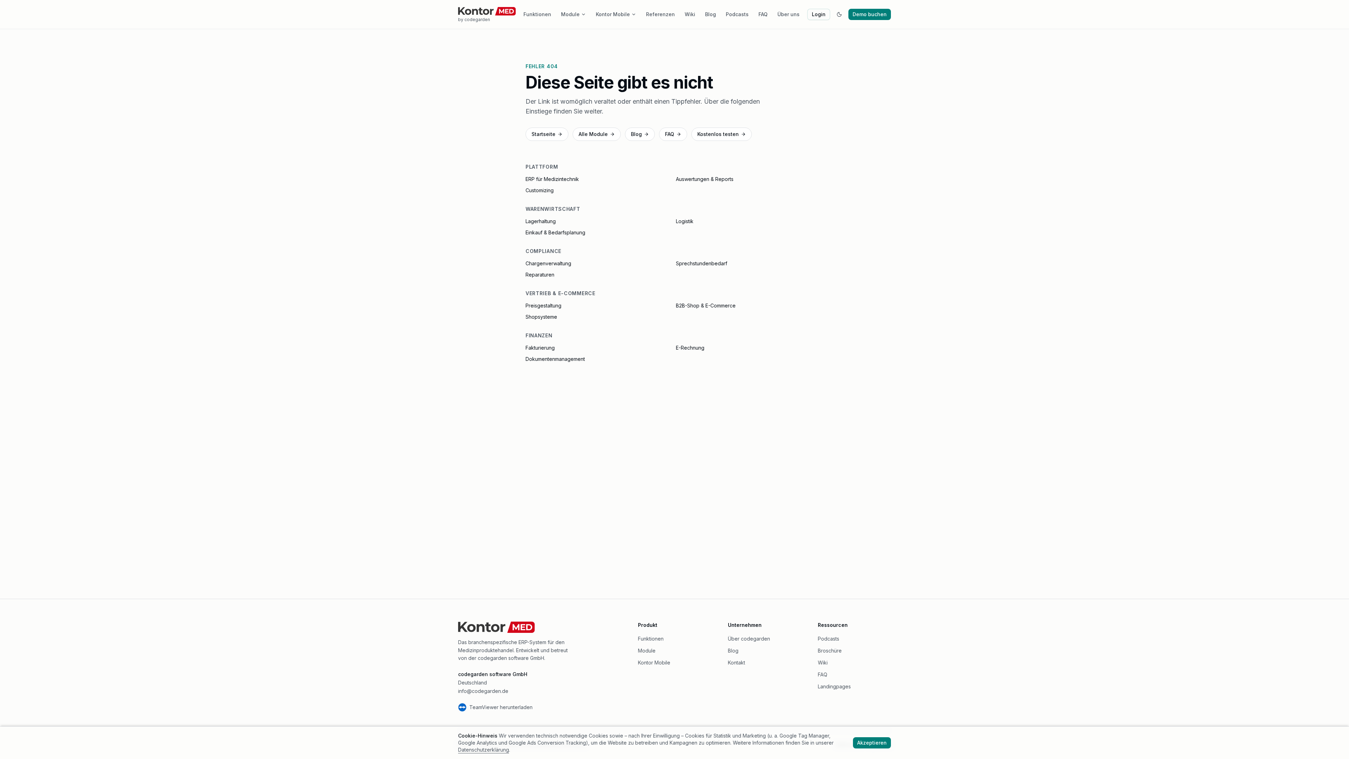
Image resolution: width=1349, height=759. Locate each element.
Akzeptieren (872, 743)
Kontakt (736, 663)
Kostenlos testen (718, 134)
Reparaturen (540, 275)
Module (570, 14)
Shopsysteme (541, 317)
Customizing (540, 190)
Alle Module (593, 134)
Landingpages (834, 686)
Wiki (690, 14)
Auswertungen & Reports (705, 179)
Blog (710, 14)
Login (819, 14)
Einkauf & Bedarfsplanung (555, 232)
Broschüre (830, 651)
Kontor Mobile (613, 14)
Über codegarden (749, 639)
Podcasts (737, 14)
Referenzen (660, 14)
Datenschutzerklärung (483, 750)
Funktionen (537, 14)
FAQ (763, 14)
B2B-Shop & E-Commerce (706, 306)
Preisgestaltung (543, 306)
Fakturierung (540, 348)
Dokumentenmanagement (555, 359)
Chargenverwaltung (548, 263)
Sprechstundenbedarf (701, 263)
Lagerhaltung (541, 221)
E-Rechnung (690, 348)
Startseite (543, 134)
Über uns (788, 14)
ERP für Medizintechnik (552, 179)
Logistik (684, 221)
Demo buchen (870, 14)
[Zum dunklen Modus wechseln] (839, 14)
